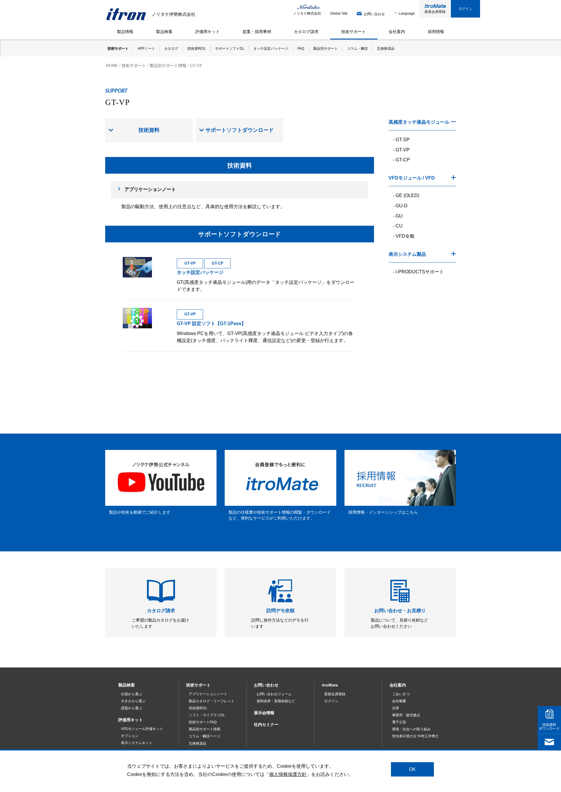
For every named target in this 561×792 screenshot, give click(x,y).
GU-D (402, 205)
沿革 (395, 708)
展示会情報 (264, 712)
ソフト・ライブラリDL (207, 715)
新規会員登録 (435, 12)
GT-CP (403, 159)
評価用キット (130, 719)
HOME (112, 65)
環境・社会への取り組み (411, 729)
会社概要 (399, 701)
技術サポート (134, 65)
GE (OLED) (407, 195)
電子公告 (399, 722)
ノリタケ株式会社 (303, 13)
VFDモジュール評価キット (142, 729)
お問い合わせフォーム (274, 694)
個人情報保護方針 (288, 774)
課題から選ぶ (131, 708)
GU (399, 215)
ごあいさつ (401, 694)
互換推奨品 (197, 743)
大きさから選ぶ (133, 701)
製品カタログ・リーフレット (211, 701)
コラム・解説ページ (204, 736)
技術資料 (149, 130)
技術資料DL (198, 708)
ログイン (465, 9)
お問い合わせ (266, 685)
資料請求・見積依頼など (276, 701)
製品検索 (126, 685)
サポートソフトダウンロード (239, 130)
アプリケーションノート (150, 189)
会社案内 (397, 685)
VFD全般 (405, 236)
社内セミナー (266, 724)
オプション (129, 736)
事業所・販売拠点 (406, 715)
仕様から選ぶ (131, 694)
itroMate (330, 685)
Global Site (339, 13)
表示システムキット (137, 743)
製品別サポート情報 (204, 729)
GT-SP (403, 139)
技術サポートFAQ (203, 722)
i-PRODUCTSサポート (420, 271)
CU (399, 225)
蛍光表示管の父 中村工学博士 (415, 736)
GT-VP (403, 149)
